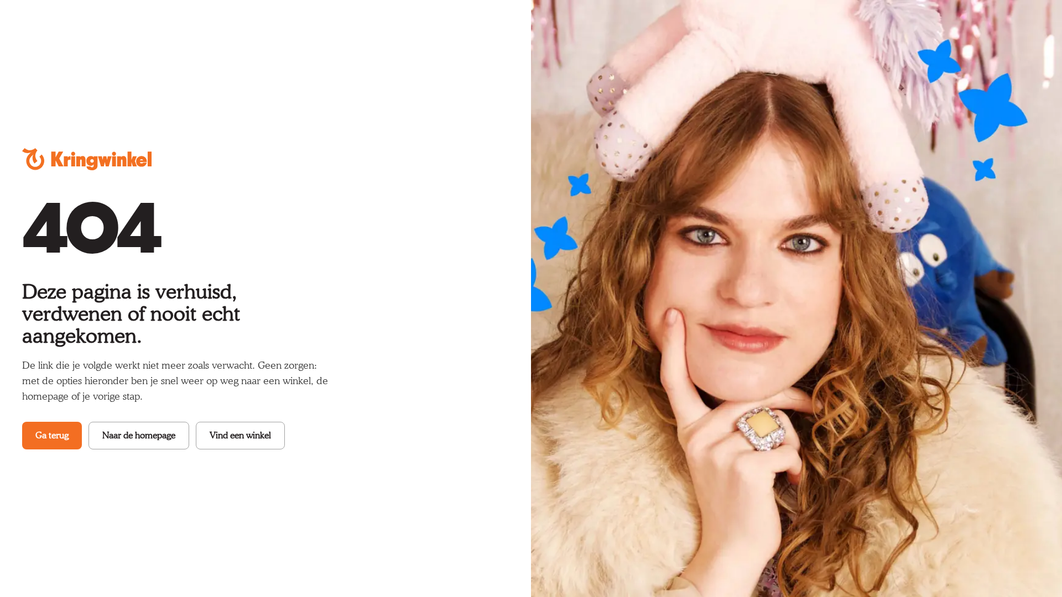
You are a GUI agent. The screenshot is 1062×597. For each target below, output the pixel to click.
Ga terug (52, 435)
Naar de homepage (138, 435)
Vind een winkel (240, 435)
